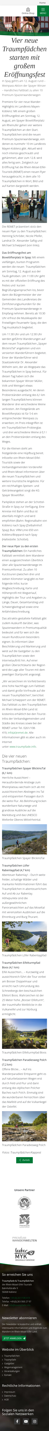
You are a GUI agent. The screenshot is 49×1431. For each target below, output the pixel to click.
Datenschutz (10, 1395)
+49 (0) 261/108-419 (20, 1297)
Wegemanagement (13, 1367)
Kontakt (7, 1375)
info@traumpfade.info (19, 1305)
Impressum (9, 1391)
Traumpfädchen (12, 1355)
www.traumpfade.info (23, 746)
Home (42, 2)
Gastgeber (9, 1363)
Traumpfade (10, 1359)
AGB (6, 1399)
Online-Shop (28, 13)
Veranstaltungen (12, 1371)
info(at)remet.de (18, 732)
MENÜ (43, 13)
